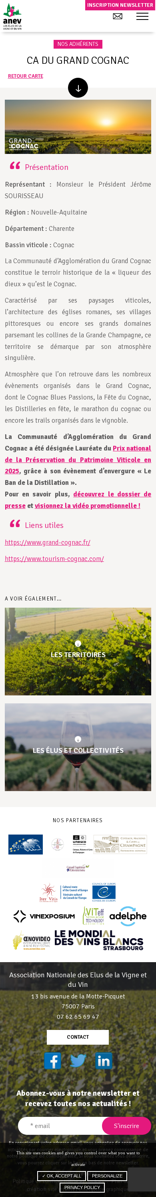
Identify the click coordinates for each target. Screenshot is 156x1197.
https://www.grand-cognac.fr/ (47, 542)
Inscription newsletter (120, 5)
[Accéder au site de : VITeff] (94, 916)
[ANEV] (12, 16)
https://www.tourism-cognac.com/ (54, 559)
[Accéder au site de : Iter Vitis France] (78, 892)
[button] (142, 17)
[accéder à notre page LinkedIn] (104, 1061)
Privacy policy (82, 1187)
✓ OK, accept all (61, 1175)
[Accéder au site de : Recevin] (25, 844)
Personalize (107, 1175)
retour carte (25, 76)
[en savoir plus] (78, 88)
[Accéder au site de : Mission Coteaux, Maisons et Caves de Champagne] (110, 844)
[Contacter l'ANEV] (117, 16)
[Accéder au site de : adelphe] (128, 916)
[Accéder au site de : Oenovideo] (31, 940)
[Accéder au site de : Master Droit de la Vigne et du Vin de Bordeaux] (58, 844)
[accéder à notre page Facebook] (52, 1061)
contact (78, 1037)
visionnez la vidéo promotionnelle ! (87, 506)
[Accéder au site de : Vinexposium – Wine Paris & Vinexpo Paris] (44, 916)
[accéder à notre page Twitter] (78, 1061)
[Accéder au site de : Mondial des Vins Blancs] (99, 940)
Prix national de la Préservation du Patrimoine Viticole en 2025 (78, 460)
